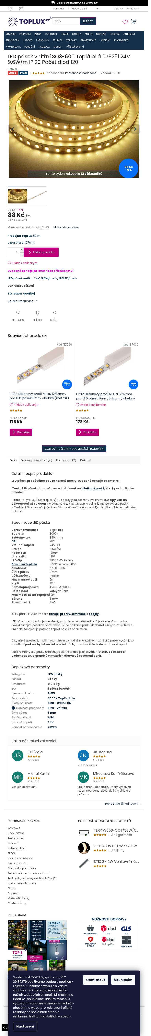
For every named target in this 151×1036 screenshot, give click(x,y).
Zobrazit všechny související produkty (74, 449)
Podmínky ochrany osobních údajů (31, 878)
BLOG (11, 853)
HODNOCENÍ (79, 8)
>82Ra (52, 727)
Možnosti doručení (66, 227)
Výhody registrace (20, 858)
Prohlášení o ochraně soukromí (29, 873)
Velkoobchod (17, 848)
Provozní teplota (24, 564)
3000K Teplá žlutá (61, 698)
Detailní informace (20, 301)
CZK (117, 8)
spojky (94, 614)
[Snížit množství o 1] (22, 254)
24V (50, 722)
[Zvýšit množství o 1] (22, 250)
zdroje (54, 614)
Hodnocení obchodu (22, 883)
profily (65, 614)
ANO (51, 717)
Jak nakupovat (18, 863)
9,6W (51, 693)
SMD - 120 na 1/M (60, 703)
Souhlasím (123, 980)
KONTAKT (58, 8)
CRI (14, 541)
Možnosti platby (18, 898)
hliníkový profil (92, 488)
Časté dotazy (17, 903)
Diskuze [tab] (85, 460)
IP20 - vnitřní (57, 708)
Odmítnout (95, 980)
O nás (12, 888)
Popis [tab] (13, 460)
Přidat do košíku (43, 252)
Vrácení (13, 843)
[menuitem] (10, 34)
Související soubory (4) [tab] (36, 460)
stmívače (78, 614)
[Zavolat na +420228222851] (13, 8)
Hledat (88, 21)
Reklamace (15, 838)
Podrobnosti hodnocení (81, 73)
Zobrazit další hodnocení (121, 804)
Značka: (110, 73)
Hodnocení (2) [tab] (66, 460)
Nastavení (25, 1026)
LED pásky (55, 674)
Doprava (13, 893)
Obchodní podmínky (22, 868)
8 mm (52, 713)
